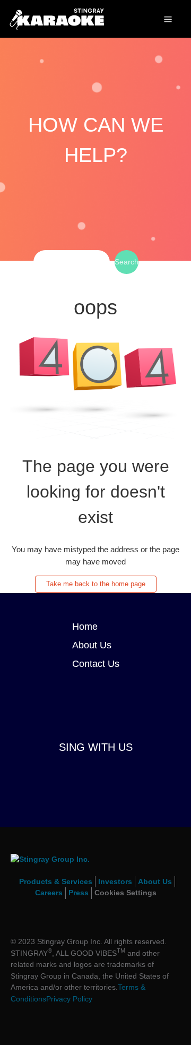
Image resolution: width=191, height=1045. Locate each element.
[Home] (57, 17)
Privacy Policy (69, 999)
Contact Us (95, 663)
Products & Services (55, 881)
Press (78, 892)
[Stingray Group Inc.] (95, 865)
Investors (115, 881)
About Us (91, 645)
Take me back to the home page (95, 584)
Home (85, 626)
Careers (49, 892)
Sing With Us (96, 747)
